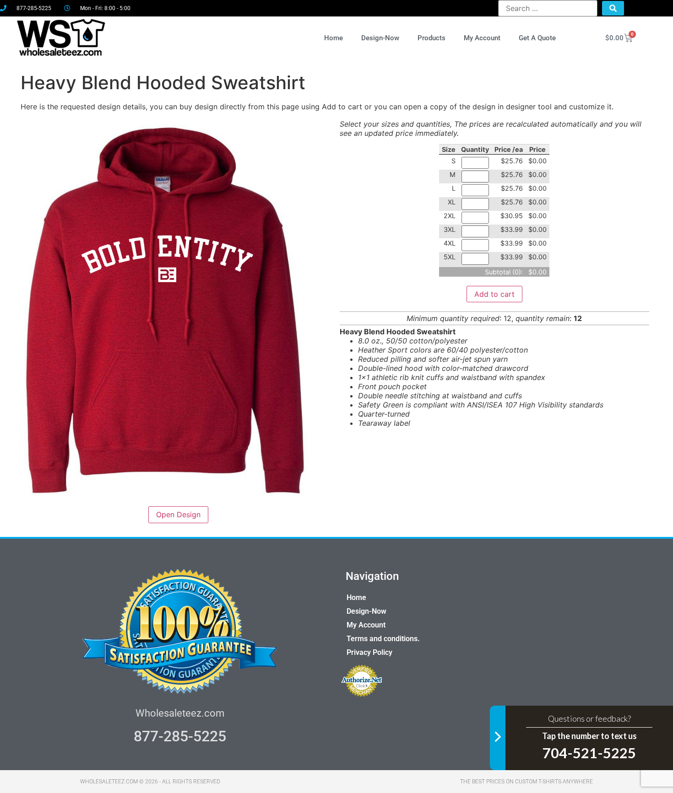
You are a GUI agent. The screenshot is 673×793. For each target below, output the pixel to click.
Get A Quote (537, 38)
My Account (482, 38)
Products (431, 38)
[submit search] (613, 8)
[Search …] (547, 8)
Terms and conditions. (383, 638)
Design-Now (380, 38)
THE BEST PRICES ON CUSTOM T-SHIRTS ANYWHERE (526, 781)
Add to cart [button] (494, 294)
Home (333, 38)
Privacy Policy (369, 652)
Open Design (178, 514)
